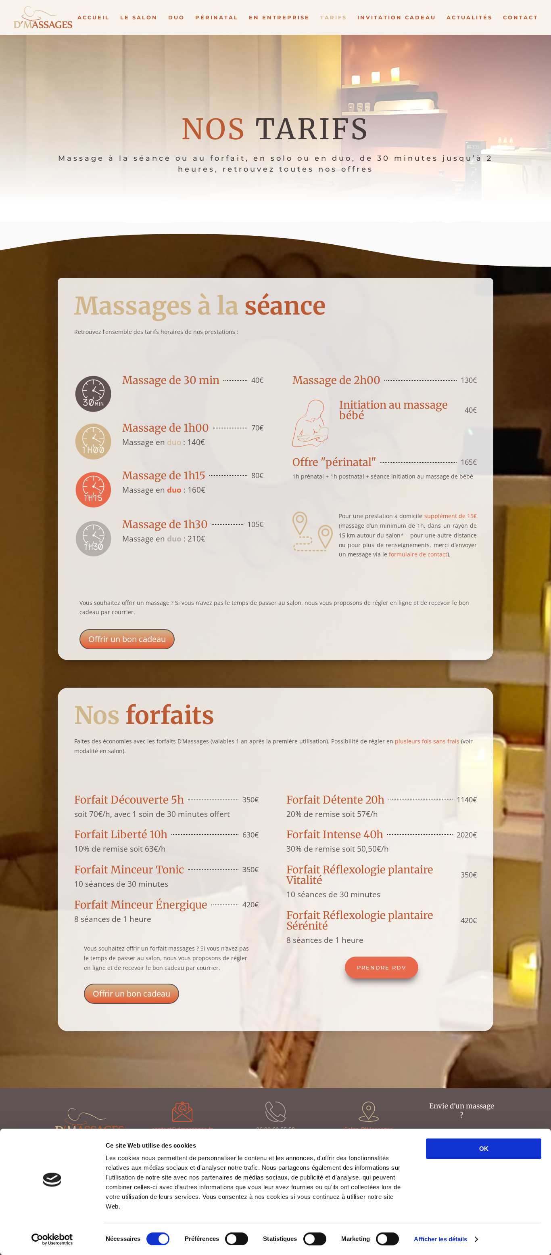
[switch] (236, 1238)
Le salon (139, 18)
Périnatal (216, 18)
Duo (176, 18)
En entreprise (279, 18)
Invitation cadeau (396, 18)
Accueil (93, 18)
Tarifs (333, 18)
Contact (520, 18)
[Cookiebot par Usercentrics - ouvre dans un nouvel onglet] (52, 1239)
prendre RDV (381, 967)
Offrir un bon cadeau (127, 639)
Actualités (470, 18)
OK (483, 1148)
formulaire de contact (418, 554)
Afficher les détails (440, 1239)
